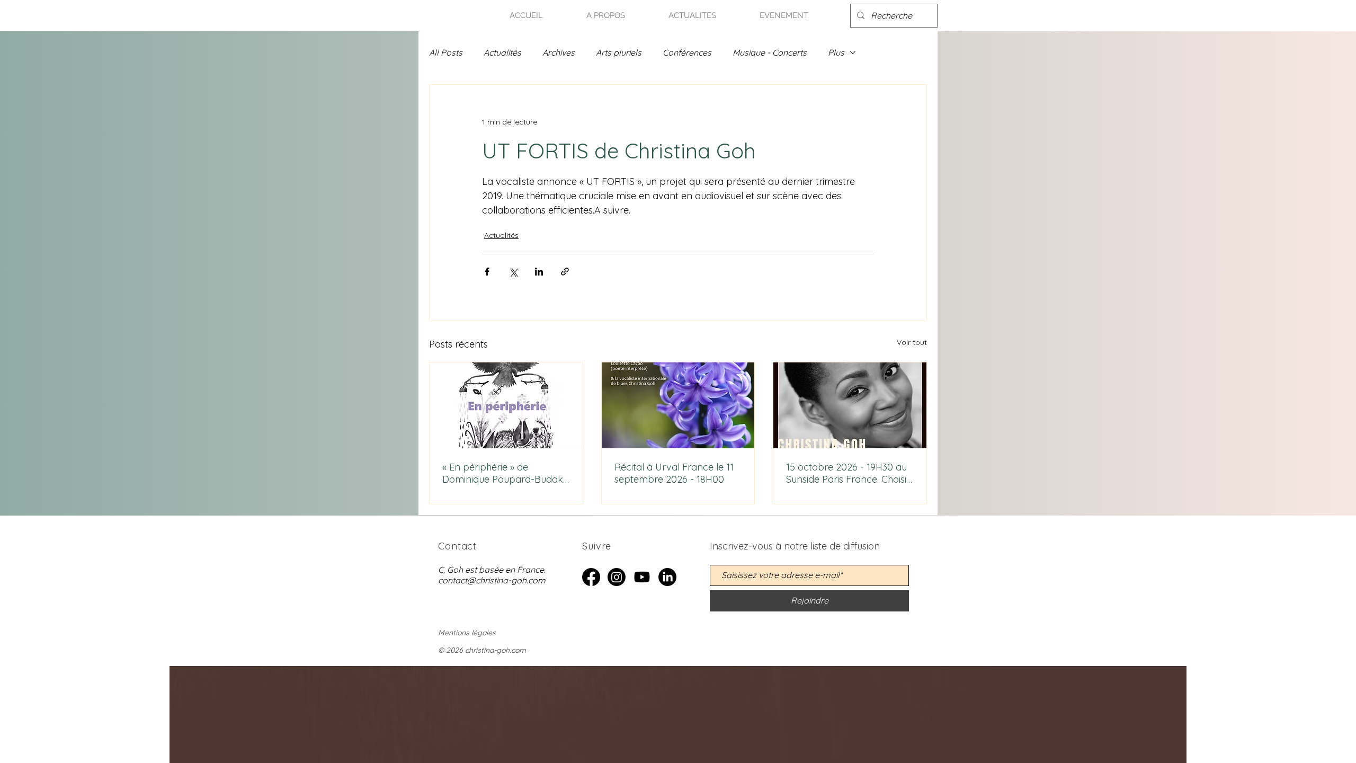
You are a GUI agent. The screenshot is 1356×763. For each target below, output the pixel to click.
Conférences (687, 52)
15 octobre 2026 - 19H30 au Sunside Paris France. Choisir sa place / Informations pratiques (848, 473)
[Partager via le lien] (565, 272)
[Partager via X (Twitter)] (513, 272)
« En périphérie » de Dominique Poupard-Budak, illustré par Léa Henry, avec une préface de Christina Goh (503, 473)
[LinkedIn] (667, 577)
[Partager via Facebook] (487, 272)
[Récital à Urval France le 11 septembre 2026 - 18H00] (678, 405)
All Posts (445, 52)
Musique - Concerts (770, 52)
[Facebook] (591, 577)
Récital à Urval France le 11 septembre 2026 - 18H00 (674, 473)
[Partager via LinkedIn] (539, 272)
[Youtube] (642, 577)
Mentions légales (467, 632)
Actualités (502, 52)
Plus (836, 52)
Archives (558, 52)
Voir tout (912, 342)
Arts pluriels (618, 52)
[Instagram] (617, 577)
